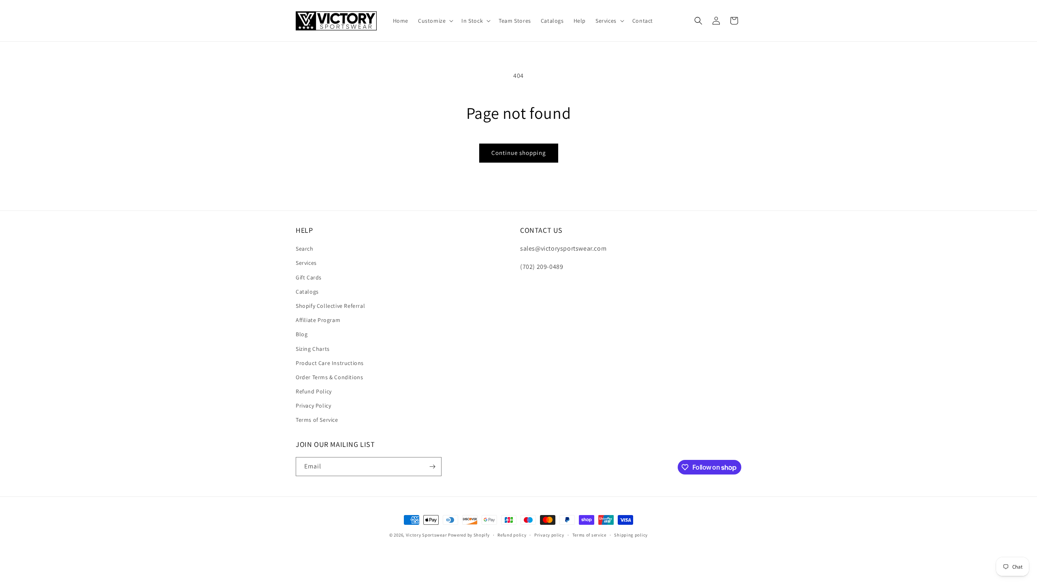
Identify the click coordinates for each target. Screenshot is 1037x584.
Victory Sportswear (426, 535)
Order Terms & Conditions (329, 377)
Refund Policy (314, 391)
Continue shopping (518, 153)
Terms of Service (317, 419)
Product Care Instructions (330, 363)
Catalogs (307, 291)
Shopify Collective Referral (330, 305)
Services (306, 262)
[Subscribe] (432, 466)
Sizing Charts (313, 348)
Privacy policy (549, 535)
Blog (301, 334)
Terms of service (589, 535)
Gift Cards (309, 277)
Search (305, 248)
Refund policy (511, 535)
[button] (435, 20)
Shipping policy (631, 535)
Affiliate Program (318, 320)
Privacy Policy (313, 405)
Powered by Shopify (469, 535)
